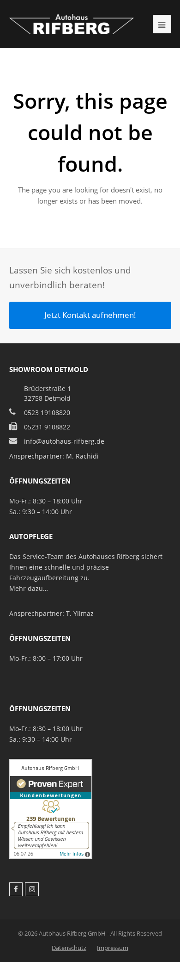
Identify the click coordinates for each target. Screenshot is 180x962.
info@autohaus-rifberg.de (64, 441)
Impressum (112, 947)
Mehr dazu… (28, 588)
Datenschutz (69, 947)
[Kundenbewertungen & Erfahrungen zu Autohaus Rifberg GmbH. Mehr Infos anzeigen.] (50, 856)
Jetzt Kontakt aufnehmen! (90, 315)
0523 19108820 (47, 412)
